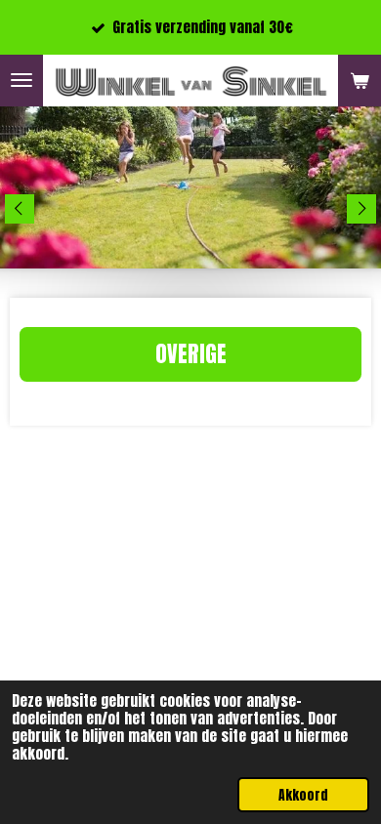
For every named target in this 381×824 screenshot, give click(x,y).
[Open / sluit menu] (21, 80)
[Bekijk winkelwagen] (359, 80)
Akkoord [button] (303, 794)
